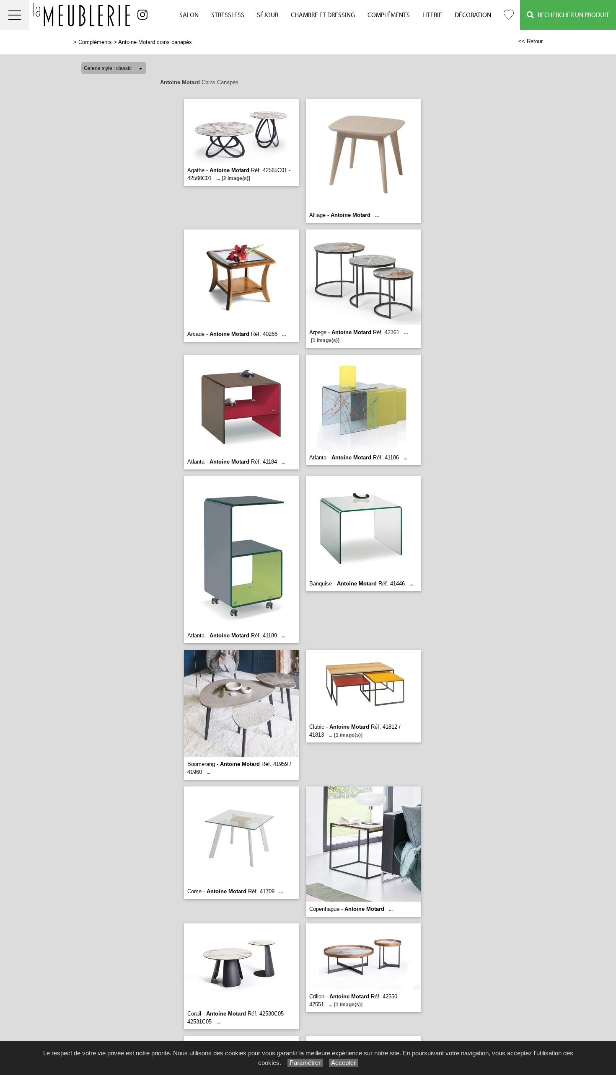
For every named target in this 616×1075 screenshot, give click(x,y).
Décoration (473, 15)
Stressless (227, 15)
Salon (189, 15)
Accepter (343, 1062)
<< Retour (530, 41)
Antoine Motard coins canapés (155, 42)
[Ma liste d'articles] (508, 15)
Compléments (389, 15)
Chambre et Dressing (323, 15)
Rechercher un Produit (571, 15)
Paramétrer (305, 1062)
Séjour (267, 15)
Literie (432, 15)
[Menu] (14, 15)
